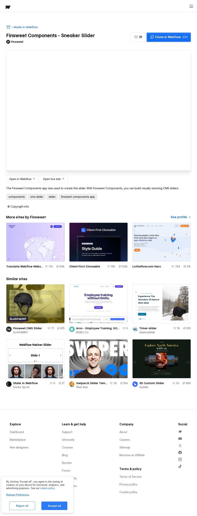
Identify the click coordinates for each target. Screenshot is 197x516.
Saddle (143, 387)
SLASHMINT (20, 332)
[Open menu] (191, 6)
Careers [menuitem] (124, 439)
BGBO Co (82, 332)
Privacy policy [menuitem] (128, 484)
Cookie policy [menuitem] (128, 492)
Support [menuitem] (67, 432)
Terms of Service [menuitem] (130, 476)
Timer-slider (148, 328)
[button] (138, 37)
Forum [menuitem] (66, 470)
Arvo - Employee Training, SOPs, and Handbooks (98, 328)
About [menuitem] (123, 432)
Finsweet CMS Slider (27, 328)
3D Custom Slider (151, 383)
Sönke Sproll (21, 387)
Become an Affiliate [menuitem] (132, 455)
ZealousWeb (147, 332)
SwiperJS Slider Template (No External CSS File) (92, 383)
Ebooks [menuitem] (67, 462)
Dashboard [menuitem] (17, 432)
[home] (8, 7)
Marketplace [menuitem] (18, 439)
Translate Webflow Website (24, 266)
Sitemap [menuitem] (124, 447)
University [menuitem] (68, 439)
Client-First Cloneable (84, 266)
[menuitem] (180, 432)
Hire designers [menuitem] (19, 447)
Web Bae (82, 387)
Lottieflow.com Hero (146, 266)
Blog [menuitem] (65, 455)
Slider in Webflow (25, 383)
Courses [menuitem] (67, 447)
